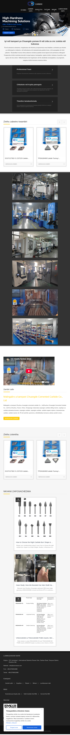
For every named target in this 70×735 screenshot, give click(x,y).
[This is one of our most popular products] (18, 156)
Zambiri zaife (30, 10)
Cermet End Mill (45, 694)
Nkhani (54, 9)
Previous (1, 26)
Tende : (5, 672)
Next (68, 26)
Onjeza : (5, 660)
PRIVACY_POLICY (11, 723)
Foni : (5, 669)
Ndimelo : (6, 665)
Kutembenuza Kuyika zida (12, 694)
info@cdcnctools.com (15, 665)
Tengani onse (14, 727)
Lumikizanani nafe (62, 10)
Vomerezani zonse (32, 727)
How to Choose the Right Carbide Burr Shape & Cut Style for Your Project (43, 542)
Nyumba (23, 10)
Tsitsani (47, 9)
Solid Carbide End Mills (30, 694)
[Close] (42, 709)
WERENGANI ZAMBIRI (18, 164)
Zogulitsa (38, 9)
